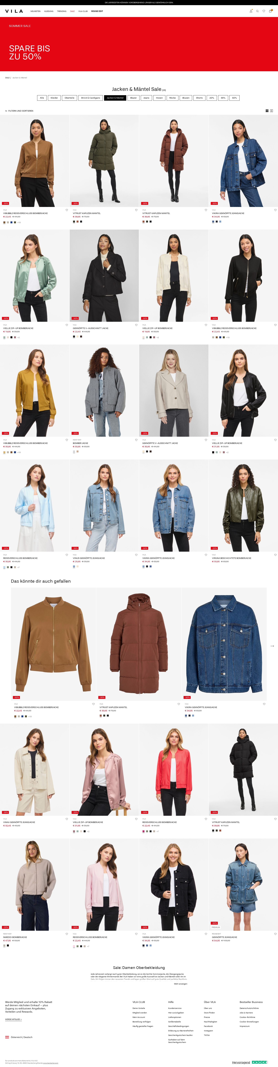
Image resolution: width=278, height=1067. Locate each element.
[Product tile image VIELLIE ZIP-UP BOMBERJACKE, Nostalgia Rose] (104, 770)
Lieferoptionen (174, 1017)
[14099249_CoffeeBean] (81, 336)
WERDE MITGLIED (12, 1019)
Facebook (208, 1026)
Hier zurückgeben (176, 1013)
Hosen (159, 97)
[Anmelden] (251, 11)
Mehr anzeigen (180, 984)
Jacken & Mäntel (115, 97)
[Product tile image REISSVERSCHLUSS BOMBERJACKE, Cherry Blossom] (104, 885)
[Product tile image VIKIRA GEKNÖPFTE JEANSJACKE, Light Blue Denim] (173, 505)
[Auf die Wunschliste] (67, 210)
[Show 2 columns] (271, 110)
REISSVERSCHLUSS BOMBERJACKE (20, 558)
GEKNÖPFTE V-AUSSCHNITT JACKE (90, 328)
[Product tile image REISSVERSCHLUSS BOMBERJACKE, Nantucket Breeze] (34, 505)
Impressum (245, 1026)
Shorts (199, 97)
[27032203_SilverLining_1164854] (4, 945)
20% (211, 97)
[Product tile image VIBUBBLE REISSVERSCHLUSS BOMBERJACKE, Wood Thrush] (34, 391)
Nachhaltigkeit (210, 1022)
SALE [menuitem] (72, 11)
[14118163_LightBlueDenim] (220, 221)
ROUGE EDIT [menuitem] (97, 11)
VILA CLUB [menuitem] (83, 11)
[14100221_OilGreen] (8, 567)
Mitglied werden (140, 1013)
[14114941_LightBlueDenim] (74, 566)
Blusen (185, 97)
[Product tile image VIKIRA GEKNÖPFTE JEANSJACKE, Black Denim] (173, 885)
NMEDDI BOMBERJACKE (15, 937)
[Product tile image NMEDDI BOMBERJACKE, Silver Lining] (34, 885)
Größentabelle (174, 1022)
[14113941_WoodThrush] (4, 452)
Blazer (133, 97)
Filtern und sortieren (20, 110)
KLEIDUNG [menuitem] (48, 11)
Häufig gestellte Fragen (143, 1026)
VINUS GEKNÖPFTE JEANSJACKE (89, 558)
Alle (42, 97)
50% (234, 97)
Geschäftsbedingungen (178, 1026)
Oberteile (69, 97)
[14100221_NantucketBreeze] (4, 567)
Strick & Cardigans (90, 97)
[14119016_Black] (11, 337)
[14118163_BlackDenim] (216, 221)
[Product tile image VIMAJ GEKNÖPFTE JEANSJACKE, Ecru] (34, 770)
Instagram (208, 1031)
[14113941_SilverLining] (8, 222)
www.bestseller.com (50, 1063)
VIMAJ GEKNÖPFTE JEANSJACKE (19, 822)
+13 (19, 222)
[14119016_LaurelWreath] (4, 337)
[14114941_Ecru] (77, 566)
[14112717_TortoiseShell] (77, 221)
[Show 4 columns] (267, 110)
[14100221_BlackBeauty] (11, 567)
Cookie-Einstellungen (249, 1022)
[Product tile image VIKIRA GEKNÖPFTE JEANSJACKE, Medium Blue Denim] (224, 644)
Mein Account (139, 1017)
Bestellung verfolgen (142, 1022)
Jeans (146, 97)
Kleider (54, 97)
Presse (207, 1017)
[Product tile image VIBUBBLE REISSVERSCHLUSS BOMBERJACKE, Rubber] (34, 161)
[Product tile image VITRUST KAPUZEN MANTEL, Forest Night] (104, 161)
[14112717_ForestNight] (74, 221)
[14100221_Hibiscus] (143, 831)
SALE (7, 78)
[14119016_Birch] (8, 337)
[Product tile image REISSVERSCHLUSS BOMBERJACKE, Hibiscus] (173, 770)
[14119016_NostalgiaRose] (15, 337)
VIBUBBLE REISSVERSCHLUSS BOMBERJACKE (25, 213)
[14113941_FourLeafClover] (15, 222)
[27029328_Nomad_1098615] (77, 451)
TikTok (207, 1035)
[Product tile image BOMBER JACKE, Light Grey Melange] (104, 391)
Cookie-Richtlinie (247, 1017)
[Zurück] (3, 161)
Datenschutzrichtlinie (249, 1008)
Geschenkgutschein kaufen (180, 1035)
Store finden (209, 1013)
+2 (18, 337)
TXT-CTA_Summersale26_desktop (21, 18)
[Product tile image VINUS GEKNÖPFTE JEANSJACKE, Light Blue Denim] (104, 505)
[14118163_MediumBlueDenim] (213, 221)
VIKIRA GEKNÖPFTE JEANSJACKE (228, 213)
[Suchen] (257, 11)
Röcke (172, 97)
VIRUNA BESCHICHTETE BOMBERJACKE (231, 558)
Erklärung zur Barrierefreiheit (180, 1031)
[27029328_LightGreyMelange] (74, 451)
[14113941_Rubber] (4, 222)
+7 (18, 567)
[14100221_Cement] (15, 567)
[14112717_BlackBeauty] (81, 221)
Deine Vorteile (139, 1008)
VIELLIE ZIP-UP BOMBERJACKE (18, 328)
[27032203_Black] (8, 945)
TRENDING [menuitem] (61, 11)
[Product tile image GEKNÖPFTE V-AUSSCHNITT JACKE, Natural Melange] (173, 391)
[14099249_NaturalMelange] (77, 336)
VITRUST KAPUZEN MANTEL (87, 213)
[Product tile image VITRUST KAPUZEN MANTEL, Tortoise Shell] (173, 161)
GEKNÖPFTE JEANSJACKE (224, 937)
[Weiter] (66, 161)
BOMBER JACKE (80, 443)
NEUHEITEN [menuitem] (36, 11)
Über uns (208, 1008)
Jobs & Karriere (246, 1013)
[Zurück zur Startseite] (14, 11)
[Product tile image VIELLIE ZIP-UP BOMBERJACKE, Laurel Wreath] (34, 276)
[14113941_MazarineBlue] (11, 222)
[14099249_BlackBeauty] (74, 336)
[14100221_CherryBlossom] (74, 946)
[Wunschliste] (263, 11)
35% (223, 97)
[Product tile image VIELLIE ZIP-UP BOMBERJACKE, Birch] (173, 276)
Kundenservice (174, 1008)
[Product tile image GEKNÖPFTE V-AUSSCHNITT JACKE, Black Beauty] (104, 276)
